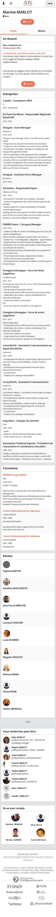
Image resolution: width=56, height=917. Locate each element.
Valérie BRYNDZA (12, 708)
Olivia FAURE (10, 691)
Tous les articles (13, 873)
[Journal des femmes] (14, 886)
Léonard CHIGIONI (13, 622)
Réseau (41, 31)
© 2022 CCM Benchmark (40, 873)
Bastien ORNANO (14, 824)
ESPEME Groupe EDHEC (15, 474)
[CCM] (41, 886)
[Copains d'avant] (14, 898)
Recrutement (40, 868)
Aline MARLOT (18, 737)
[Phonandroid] (41, 904)
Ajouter (28, 21)
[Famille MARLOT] (6, 796)
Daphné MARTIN (12, 571)
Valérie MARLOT (19, 771)
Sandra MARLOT (19, 778)
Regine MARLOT (19, 747)
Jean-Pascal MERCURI (14, 605)
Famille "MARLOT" (20, 796)
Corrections (24, 873)
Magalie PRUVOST (13, 657)
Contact (22, 868)
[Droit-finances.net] (41, 892)
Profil (13, 31)
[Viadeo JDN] (41, 898)
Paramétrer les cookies (30, 870)
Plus (28, 721)
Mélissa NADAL (11, 674)
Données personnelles (11, 870)
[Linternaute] (14, 892)
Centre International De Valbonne (21, 510)
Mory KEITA (36, 825)
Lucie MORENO (11, 640)
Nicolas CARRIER (13, 839)
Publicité (30, 868)
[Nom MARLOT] (6, 788)
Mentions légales (47, 870)
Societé (49, 868)
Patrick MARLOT (19, 763)
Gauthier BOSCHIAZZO (15, 588)
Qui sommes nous (11, 868)
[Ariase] (14, 903)
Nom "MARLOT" (19, 788)
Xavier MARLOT (19, 755)
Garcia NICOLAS (38, 839)
